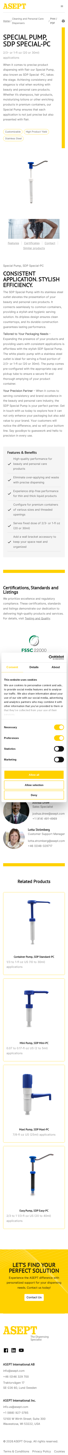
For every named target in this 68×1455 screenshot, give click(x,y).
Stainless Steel (13, 138)
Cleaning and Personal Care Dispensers (28, 20)
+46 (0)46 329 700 (16, 1376)
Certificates (32, 243)
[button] (62, 6)
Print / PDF (53, 20)
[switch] (59, 738)
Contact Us (34, 1297)
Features (13, 243)
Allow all (34, 774)
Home (6, 21)
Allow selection (34, 785)
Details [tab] (34, 667)
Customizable (13, 131)
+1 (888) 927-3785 (15, 1412)
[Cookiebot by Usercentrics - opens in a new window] (49, 657)
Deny (34, 795)
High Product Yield (36, 131)
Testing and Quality (37, 618)
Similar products (34, 248)
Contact (50, 243)
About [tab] (56, 667)
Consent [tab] (12, 667)
